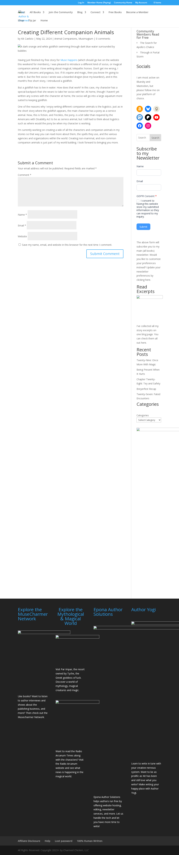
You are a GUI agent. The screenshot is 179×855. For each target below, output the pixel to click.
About (21, 12)
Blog (80, 12)
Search (155, 137)
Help (47, 841)
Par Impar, (67, 669)
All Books (35, 12)
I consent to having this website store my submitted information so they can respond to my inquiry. (148, 208)
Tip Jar (32, 20)
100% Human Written (89, 841)
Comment (24, 175)
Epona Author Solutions (107, 797)
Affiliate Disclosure (29, 841)
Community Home (123, 3)
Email (22, 225)
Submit (143, 226)
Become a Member (137, 12)
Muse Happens (68, 60)
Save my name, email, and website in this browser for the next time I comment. (67, 244)
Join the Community (61, 12)
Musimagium (85, 38)
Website (22, 236)
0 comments (103, 38)
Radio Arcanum (68, 763)
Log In (81, 3)
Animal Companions (65, 38)
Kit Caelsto (27, 38)
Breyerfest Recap (146, 389)
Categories (143, 415)
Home (44, 20)
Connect (96, 12)
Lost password (63, 841)
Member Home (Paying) (99, 3)
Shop (21, 20)
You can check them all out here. (147, 338)
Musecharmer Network (31, 717)
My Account (141, 3)
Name (22, 214)
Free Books (115, 12)
